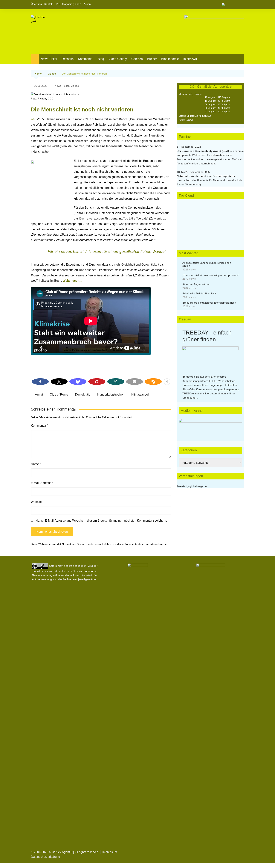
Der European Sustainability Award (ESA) (203, 150)
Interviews (190, 58)
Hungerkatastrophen (110, 394)
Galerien (137, 58)
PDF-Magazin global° (68, 3)
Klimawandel (140, 394)
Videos (75, 85)
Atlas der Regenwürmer (196, 284)
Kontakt (48, 3)
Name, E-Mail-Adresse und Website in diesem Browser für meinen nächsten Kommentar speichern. (101, 520)
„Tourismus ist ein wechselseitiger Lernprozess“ (210, 275)
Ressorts (68, 58)
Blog (101, 58)
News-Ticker (49, 58)
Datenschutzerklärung (45, 856)
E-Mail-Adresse (42, 483)
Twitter (235, 4)
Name (36, 464)
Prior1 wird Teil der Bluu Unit (199, 293)
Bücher (152, 58)
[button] (40, 381)
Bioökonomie (170, 58)
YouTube (241, 4)
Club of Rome (59, 394)
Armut (39, 394)
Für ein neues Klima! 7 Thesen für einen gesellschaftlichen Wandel (107, 251)
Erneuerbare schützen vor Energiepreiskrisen (209, 302)
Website (36, 501)
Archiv (87, 3)
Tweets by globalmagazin (192, 486)
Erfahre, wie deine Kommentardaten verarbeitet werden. (135, 544)
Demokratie (82, 394)
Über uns (36, 3)
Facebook (228, 4)
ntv (33, 119)
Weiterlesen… (72, 280)
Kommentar (85, 58)
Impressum (109, 852)
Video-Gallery (118, 58)
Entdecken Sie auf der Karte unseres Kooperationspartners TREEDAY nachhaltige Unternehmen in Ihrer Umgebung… (208, 381)
